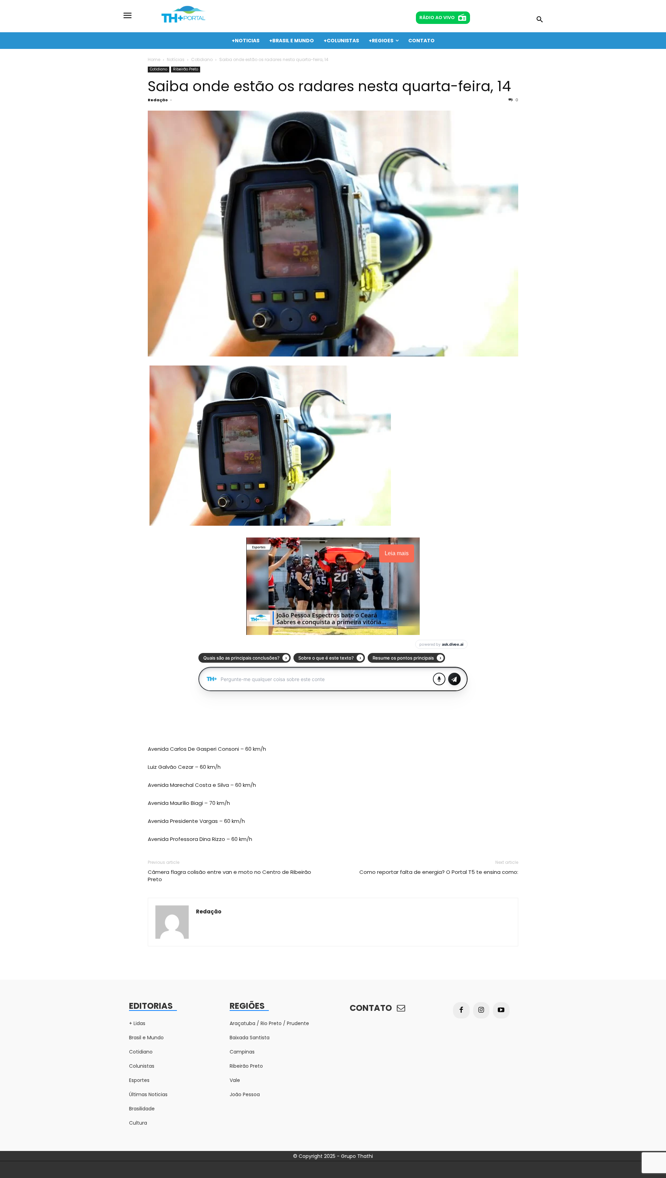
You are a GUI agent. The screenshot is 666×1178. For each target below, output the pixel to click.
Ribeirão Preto (185, 69)
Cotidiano (202, 59)
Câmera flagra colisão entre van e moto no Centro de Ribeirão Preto (229, 875)
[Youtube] (501, 1010)
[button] (539, 19)
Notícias (176, 59)
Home (154, 59)
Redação (158, 100)
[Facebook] (461, 1010)
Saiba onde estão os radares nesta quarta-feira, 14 (329, 86)
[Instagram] (481, 1010)
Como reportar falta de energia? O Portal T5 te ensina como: (438, 872)
